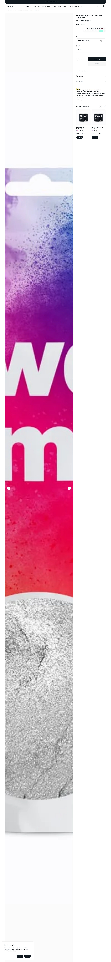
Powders (54, 6)
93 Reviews (87, 20)
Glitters (34, 6)
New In (27, 6)
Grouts (59, 6)
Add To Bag (101, 10)
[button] (8, 488)
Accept (20, 956)
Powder (12, 10)
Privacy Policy (12, 951)
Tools (70, 6)
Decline (27, 956)
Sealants (64, 6)
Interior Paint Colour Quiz (80, 6)
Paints (39, 6)
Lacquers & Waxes (46, 6)
